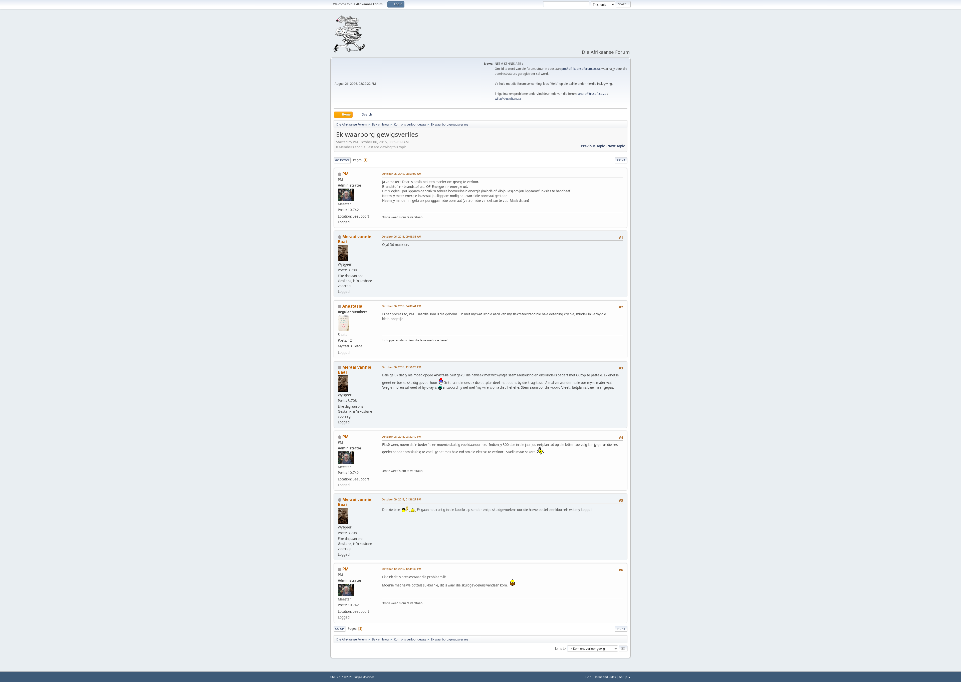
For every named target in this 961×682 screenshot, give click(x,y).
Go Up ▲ (625, 677)
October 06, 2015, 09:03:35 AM (401, 236)
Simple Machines (364, 676)
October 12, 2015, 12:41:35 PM (401, 569)
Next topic (616, 146)
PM (345, 174)
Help (588, 677)
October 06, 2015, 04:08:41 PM (401, 306)
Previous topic (593, 146)
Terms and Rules (605, 677)
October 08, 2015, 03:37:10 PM (401, 436)
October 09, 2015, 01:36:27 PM (401, 499)
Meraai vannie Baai (354, 239)
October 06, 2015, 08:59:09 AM (401, 174)
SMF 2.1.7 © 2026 (341, 676)
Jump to (560, 648)
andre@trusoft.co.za (592, 94)
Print (621, 160)
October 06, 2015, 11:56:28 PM (401, 367)
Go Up (339, 628)
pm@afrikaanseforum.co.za (580, 69)
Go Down (342, 160)
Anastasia (352, 306)
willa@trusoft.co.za (508, 99)
